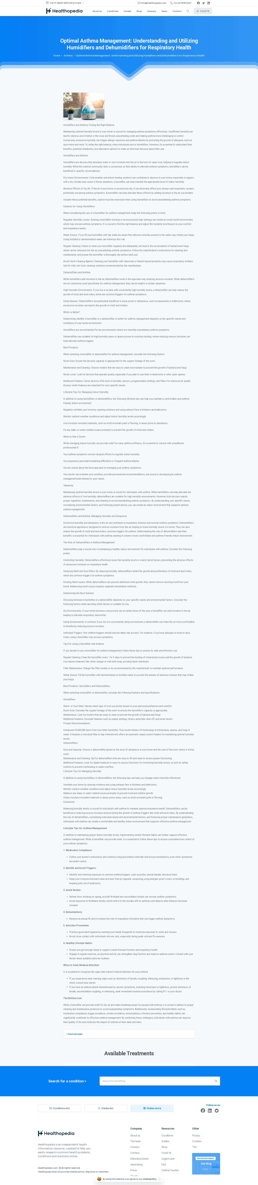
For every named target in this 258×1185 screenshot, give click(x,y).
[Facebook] (198, 3)
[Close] (159, 1179)
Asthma (68, 55)
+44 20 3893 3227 (182, 2)
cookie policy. (150, 1179)
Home (56, 55)
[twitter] (203, 3)
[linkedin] (208, 3)
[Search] (187, 11)
